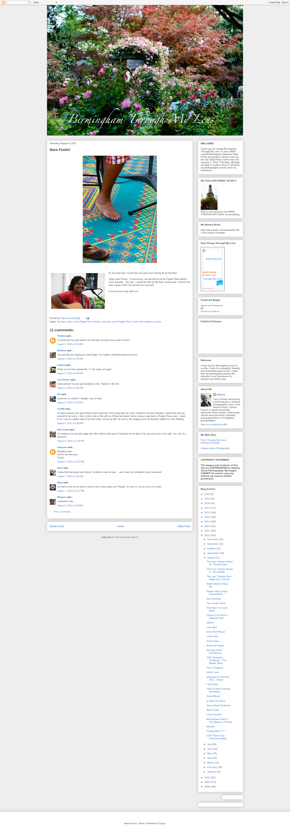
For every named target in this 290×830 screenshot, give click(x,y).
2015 (207, 517)
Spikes (210, 622)
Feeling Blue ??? (216, 731)
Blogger (161, 823)
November (213, 543)
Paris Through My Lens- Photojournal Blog (213, 441)
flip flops (61, 321)
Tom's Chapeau (215, 667)
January (211, 771)
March (211, 762)
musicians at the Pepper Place (116, 321)
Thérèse (61, 336)
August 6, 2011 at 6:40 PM (70, 423)
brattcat (61, 365)
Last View (212, 627)
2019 (207, 498)
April (210, 758)
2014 (207, 521)
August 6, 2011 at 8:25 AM (70, 358)
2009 (207, 782)
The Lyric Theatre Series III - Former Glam (220, 563)
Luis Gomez (63, 379)
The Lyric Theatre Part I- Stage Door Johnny (220, 578)
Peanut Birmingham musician (147, 321)
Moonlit (210, 726)
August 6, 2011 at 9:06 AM (70, 388)
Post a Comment (62, 511)
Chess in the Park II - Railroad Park (218, 616)
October (211, 548)
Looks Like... (213, 636)
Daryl (60, 468)
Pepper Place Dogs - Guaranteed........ (218, 592)
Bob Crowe (63, 429)
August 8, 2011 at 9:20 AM (70, 505)
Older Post (183, 526)
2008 (207, 786)
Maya (60, 482)
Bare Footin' (213, 710)
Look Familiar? (214, 714)
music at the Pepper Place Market (83, 321)
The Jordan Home (216, 603)
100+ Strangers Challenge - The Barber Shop (216, 660)
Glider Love (213, 672)
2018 (207, 503)
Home (120, 526)
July (209, 744)
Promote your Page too (210, 311)
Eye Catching (214, 598)
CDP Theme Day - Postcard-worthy (216, 737)
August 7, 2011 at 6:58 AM (70, 476)
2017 (207, 508)
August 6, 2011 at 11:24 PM (70, 441)
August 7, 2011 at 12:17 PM (70, 491)
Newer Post (57, 526)
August (211, 557)
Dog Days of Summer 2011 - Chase (218, 678)
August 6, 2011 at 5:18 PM (70, 402)
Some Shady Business (218, 705)
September (213, 553)
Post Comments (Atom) (126, 537)
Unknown (62, 447)
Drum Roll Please (216, 631)
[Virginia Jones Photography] (202, 308)
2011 (207, 535)
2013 (207, 526)
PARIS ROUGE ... (211, 272)
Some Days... (214, 641)
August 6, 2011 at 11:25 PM (70, 461)
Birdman (61, 350)
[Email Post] (87, 318)
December (213, 539)
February (212, 767)
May (209, 753)
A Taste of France (216, 700)
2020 (207, 494)
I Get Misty (212, 684)
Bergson (61, 497)
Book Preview (208, 288)
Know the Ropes (215, 645)
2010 (207, 777)
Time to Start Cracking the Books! (218, 690)
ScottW (61, 409)
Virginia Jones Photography (212, 305)
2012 (207, 530)
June (210, 748)
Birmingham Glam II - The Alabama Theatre (219, 720)
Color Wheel (213, 696)
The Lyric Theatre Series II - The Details (220, 570)
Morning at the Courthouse (214, 651)
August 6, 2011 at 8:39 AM (70, 373)
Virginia (220, 394)
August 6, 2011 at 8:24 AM (70, 344)
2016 (207, 512)
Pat (59, 394)
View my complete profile (214, 424)
